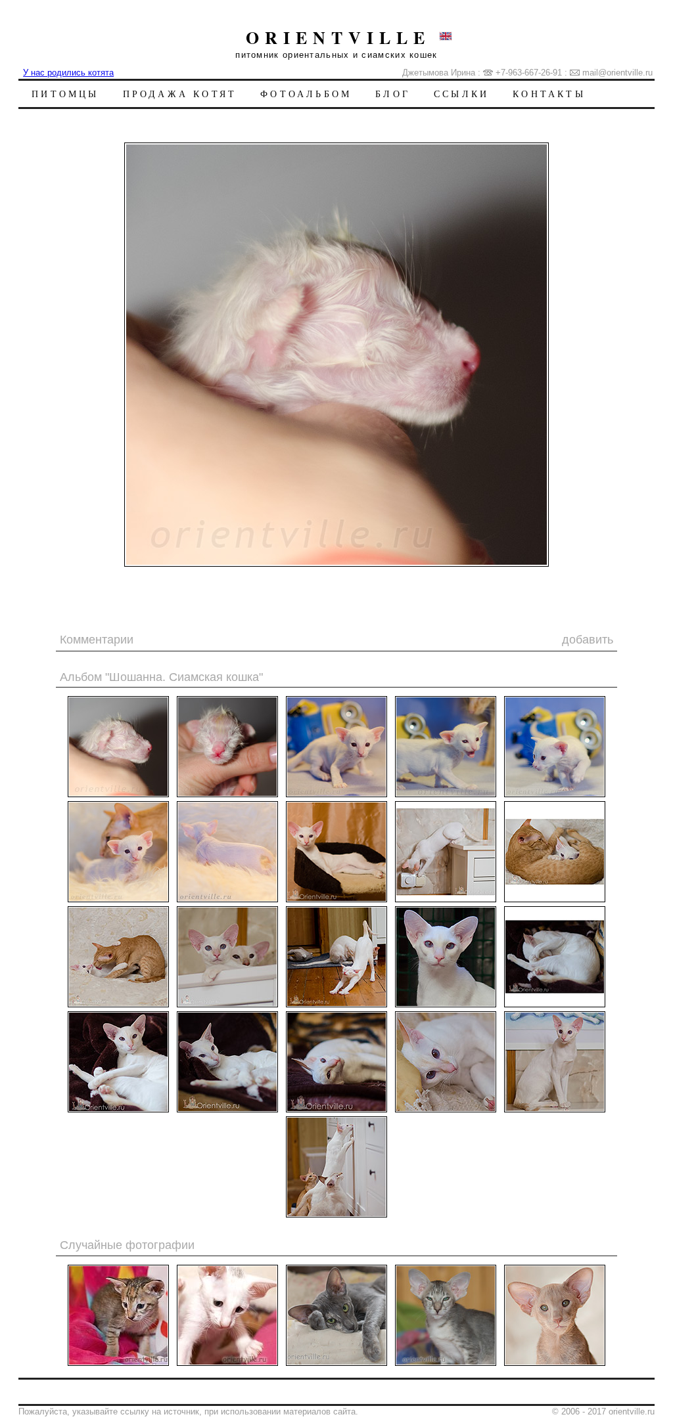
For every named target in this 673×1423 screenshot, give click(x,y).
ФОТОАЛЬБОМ (306, 93)
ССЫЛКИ (461, 93)
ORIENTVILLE (338, 37)
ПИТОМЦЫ (65, 93)
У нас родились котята (68, 72)
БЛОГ (392, 93)
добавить (587, 639)
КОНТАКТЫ (549, 93)
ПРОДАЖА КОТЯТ (180, 93)
